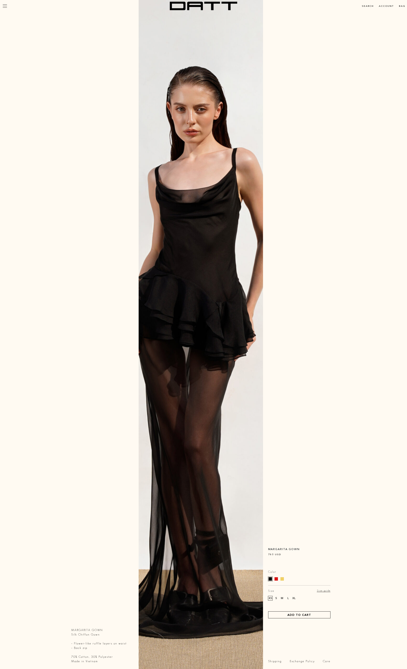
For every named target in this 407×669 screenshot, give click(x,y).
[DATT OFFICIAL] (203, 6)
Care (326, 661)
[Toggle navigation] (5, 6)
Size (271, 590)
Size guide (323, 590)
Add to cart (299, 614)
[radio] (270, 579)
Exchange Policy (302, 661)
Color (272, 571)
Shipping (275, 661)
